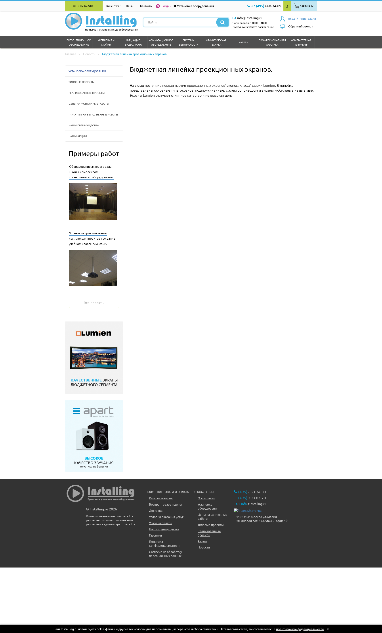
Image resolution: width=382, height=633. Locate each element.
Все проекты (94, 302)
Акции (202, 541)
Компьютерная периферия (301, 42)
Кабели (243, 42)
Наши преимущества (84, 125)
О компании (206, 498)
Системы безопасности (188, 42)
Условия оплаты (160, 523)
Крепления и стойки (106, 42)
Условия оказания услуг (166, 517)
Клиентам (112, 6)
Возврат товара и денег (166, 504)
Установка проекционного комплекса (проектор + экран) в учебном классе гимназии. (92, 238)
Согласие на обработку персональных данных (165, 554)
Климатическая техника (216, 42)
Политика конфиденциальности (164, 543)
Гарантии (155, 535)
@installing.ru (253, 504)
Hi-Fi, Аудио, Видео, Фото (133, 42)
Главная (70, 54)
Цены (129, 6)
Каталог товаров (161, 498)
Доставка (155, 510)
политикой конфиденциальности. (300, 629)
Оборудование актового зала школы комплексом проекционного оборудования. (91, 171)
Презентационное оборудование (79, 42)
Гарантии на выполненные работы (93, 114)
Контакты (146, 6)
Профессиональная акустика (272, 42)
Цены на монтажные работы (89, 103)
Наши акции (78, 136)
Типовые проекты (81, 82)
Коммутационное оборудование (161, 42)
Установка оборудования (195, 6)
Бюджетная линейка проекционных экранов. (134, 54)
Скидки (165, 6)
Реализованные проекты (87, 92)
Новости (89, 54)
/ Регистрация (306, 18)
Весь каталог (85, 6)
